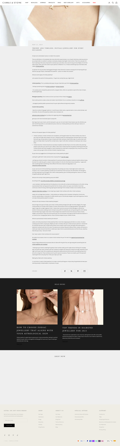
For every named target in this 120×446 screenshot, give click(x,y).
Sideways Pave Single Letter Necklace (71, 394)
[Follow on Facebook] (5, 435)
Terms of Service (60, 422)
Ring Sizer (58, 419)
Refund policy (59, 424)
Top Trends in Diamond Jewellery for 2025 (77, 329)
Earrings (43, 2)
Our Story (58, 414)
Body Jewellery (69, 2)
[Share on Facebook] (65, 271)
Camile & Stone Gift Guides (81, 414)
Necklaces (34, 2)
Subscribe (9, 425)
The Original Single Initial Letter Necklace (15, 394)
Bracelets (52, 2)
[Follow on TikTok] (17, 435)
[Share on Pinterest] (78, 271)
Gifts (78, 2)
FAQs (100, 416)
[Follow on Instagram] (9, 435)
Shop (26, 2)
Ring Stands (41, 427)
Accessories (86, 2)
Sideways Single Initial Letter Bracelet (101, 394)
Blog (57, 427)
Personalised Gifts (79, 416)
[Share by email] (84, 271)
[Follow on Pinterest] (13, 435)
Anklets (40, 424)
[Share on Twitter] (71, 271)
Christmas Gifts (78, 419)
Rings (59, 2)
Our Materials (59, 416)
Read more (19, 344)
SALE (94, 2)
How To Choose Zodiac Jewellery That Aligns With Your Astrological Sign (35, 330)
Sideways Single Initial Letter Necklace (43, 394)
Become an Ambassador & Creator (107, 422)
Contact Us (102, 414)
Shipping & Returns (104, 419)
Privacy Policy (102, 429)
